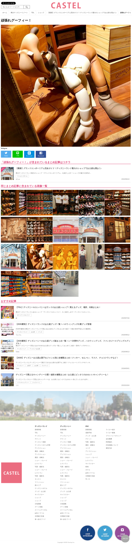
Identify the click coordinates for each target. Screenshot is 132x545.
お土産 (33, 332)
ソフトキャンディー (23, 382)
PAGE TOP (125, 538)
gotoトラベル (39, 513)
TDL (36, 433)
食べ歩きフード (40, 519)
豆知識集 (38, 504)
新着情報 (38, 430)
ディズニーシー (21, 349)
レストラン (39, 464)
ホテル (87, 470)
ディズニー (20, 365)
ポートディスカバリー (23, 315)
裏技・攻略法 (39, 451)
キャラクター (39, 494)
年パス (87, 479)
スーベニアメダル (41, 510)
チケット (38, 439)
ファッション (39, 482)
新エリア (38, 485)
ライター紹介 (110, 430)
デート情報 (39, 507)
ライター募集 (110, 433)
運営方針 (109, 448)
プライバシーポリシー (113, 436)
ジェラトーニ (36, 382)
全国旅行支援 (39, 516)
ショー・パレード (41, 460)
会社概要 (109, 439)
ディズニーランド (22, 332)
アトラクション (40, 448)
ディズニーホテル (41, 488)
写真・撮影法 (39, 467)
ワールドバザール (22, 176)
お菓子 (29, 365)
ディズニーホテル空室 (42, 445)
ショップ (38, 498)
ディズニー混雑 (40, 442)
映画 (87, 467)
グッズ (40, 332)
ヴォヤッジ (45, 365)
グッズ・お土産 (40, 491)
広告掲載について (112, 445)
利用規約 (109, 442)
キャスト (38, 479)
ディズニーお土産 (35, 349)
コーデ (87, 448)
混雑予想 (88, 433)
